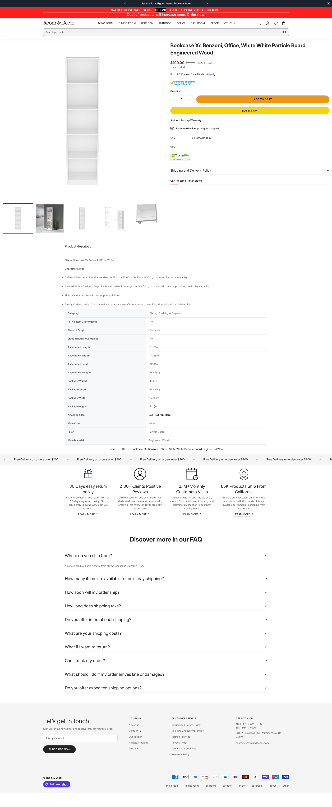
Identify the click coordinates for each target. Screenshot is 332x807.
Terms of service (181, 736)
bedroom (147, 23)
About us (134, 724)
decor (214, 23)
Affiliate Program (138, 742)
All (123, 449)
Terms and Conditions (184, 748)
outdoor (165, 23)
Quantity (175, 91)
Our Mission (135, 736)
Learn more (86, 514)
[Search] (259, 23)
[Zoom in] (154, 49)
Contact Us (135, 730)
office (181, 23)
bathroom (198, 23)
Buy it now (250, 110)
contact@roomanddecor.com (252, 742)
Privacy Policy (179, 742)
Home (111, 449)
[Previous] (125, 3)
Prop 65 (133, 748)
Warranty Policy (180, 754)
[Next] (207, 3)
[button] (284, 23)
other (228, 23)
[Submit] (285, 32)
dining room (127, 23)
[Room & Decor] (58, 23)
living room (105, 23)
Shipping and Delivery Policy (188, 730)
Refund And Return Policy (186, 724)
